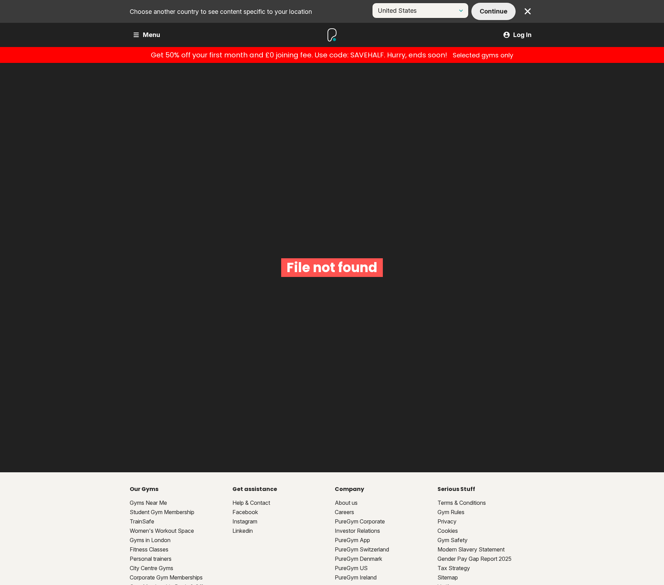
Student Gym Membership (162, 512)
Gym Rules (450, 512)
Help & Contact (251, 502)
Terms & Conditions (461, 502)
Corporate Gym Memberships (166, 577)
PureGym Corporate (360, 521)
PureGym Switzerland (362, 549)
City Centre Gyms (151, 568)
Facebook (245, 512)
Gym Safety (452, 540)
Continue (493, 11)
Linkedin (242, 530)
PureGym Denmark (358, 558)
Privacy (446, 521)
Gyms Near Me (148, 502)
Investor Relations (357, 530)
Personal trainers (151, 558)
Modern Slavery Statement (471, 549)
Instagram (244, 521)
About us (346, 502)
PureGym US (351, 568)
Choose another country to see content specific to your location (221, 11)
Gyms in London (150, 540)
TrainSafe (142, 521)
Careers (344, 512)
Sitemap (447, 577)
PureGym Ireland (356, 577)
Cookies (447, 530)
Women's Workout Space (162, 530)
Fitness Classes (149, 549)
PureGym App (352, 540)
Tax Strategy (453, 568)
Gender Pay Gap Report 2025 (474, 558)
